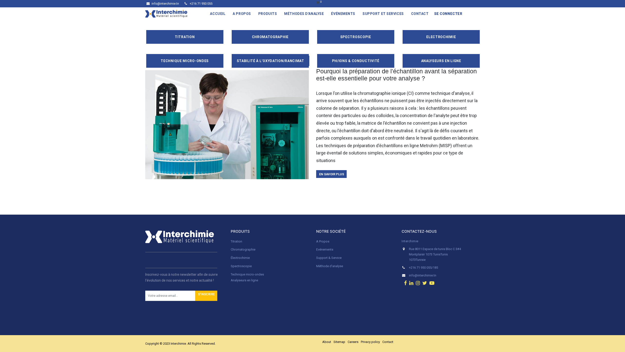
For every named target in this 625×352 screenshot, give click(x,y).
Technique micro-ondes (247, 274)
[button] (206, 296)
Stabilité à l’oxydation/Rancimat (270, 61)
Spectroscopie (355, 37)
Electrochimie (441, 37)
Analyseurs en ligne (441, 61)
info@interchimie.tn (165, 3)
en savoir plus (331, 174)
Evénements (324, 249)
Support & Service (329, 258)
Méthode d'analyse (329, 266)
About (326, 342)
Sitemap (339, 342)
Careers (353, 342)
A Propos (323, 241)
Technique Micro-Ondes (185, 61)
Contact (387, 342)
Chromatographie (270, 37)
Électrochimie (240, 258)
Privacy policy (370, 342)
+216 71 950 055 (200, 3)
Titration (185, 37)
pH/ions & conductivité (355, 61)
